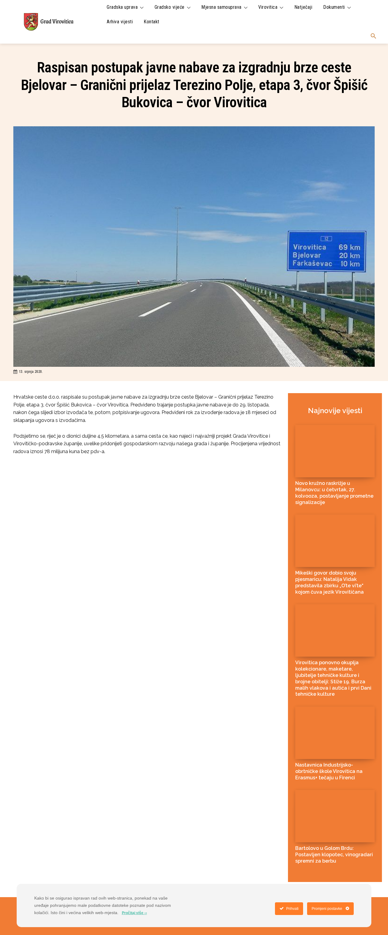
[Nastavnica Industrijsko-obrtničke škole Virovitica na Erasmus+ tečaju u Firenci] (335, 733)
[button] (373, 36)
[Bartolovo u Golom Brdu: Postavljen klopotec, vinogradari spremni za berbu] (335, 816)
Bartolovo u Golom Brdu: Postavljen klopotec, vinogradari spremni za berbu (334, 854)
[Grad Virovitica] (48, 22)
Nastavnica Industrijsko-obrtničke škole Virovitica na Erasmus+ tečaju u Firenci (329, 771)
